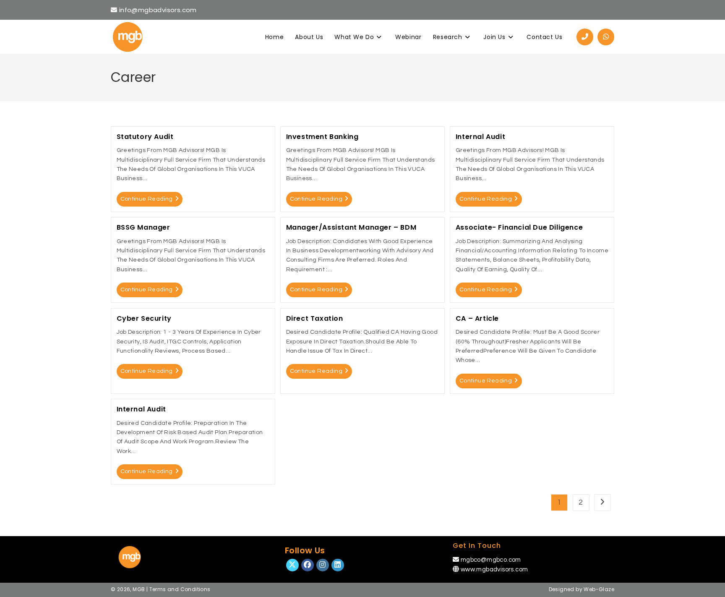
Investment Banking (322, 136)
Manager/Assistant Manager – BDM (351, 227)
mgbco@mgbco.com (491, 560)
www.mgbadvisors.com (494, 569)
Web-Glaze (599, 589)
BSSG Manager (143, 227)
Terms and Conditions (180, 589)
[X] (292, 565)
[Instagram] (322, 565)
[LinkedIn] (337, 565)
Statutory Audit (145, 136)
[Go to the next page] (602, 502)
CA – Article (477, 318)
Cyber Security (144, 318)
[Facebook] (307, 565)
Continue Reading (146, 199)
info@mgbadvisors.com (156, 9)
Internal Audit (480, 136)
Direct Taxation (314, 318)
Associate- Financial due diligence (519, 227)
